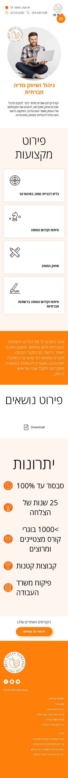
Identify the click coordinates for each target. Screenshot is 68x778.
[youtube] (18, 681)
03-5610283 (17, 12)
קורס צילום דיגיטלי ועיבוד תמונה (50, 714)
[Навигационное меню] (61, 19)
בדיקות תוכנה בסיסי (55, 709)
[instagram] (12, 681)
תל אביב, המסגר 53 (20, 7)
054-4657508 (39, 12)
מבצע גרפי (59, 704)
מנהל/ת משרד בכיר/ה (55, 719)
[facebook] (6, 681)
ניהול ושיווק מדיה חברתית (53, 724)
